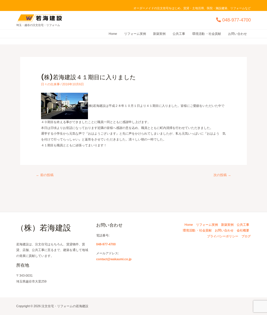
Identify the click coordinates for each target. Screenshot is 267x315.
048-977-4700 (236, 19)
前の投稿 (45, 175)
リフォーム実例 (135, 33)
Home (113, 33)
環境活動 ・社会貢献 (206, 33)
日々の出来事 (50, 84)
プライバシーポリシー (222, 236)
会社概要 (243, 230)
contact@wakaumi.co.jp (114, 259)
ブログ (246, 236)
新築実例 (159, 33)
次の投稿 (222, 175)
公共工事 (179, 33)
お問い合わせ (237, 33)
